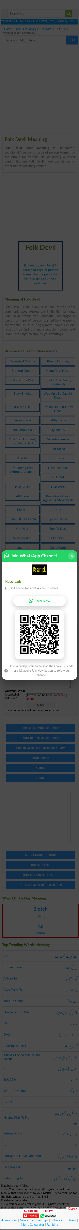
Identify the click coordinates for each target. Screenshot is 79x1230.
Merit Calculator (32, 1224)
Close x (72, 1208)
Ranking (52, 1224)
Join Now (42, 601)
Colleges (70, 1220)
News (24, 1220)
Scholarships (39, 1220)
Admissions (9, 1220)
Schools (56, 1220)
